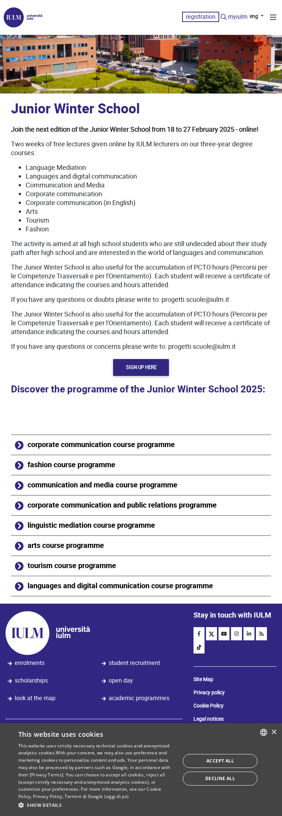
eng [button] (254, 16)
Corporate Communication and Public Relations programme (122, 505)
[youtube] (223, 633)
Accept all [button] (220, 761)
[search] (224, 17)
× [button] (273, 732)
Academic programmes (139, 698)
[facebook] (199, 633)
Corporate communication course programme (101, 444)
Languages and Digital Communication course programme (120, 586)
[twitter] (211, 633)
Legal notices (209, 718)
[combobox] (263, 732)
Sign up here (141, 367)
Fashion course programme (71, 465)
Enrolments (29, 663)
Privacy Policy (47, 796)
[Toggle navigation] (273, 18)
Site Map (203, 679)
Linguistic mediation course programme (91, 525)
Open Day (121, 680)
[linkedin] (248, 633)
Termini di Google (84, 796)
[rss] (261, 633)
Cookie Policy (209, 705)
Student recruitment (134, 663)
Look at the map (35, 698)
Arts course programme (66, 545)
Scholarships (31, 680)
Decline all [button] (220, 778)
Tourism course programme (72, 565)
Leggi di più (116, 796)
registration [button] (201, 16)
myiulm (237, 16)
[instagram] (236, 633)
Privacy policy (209, 692)
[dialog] (141, 769)
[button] (97, 805)
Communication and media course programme (102, 485)
